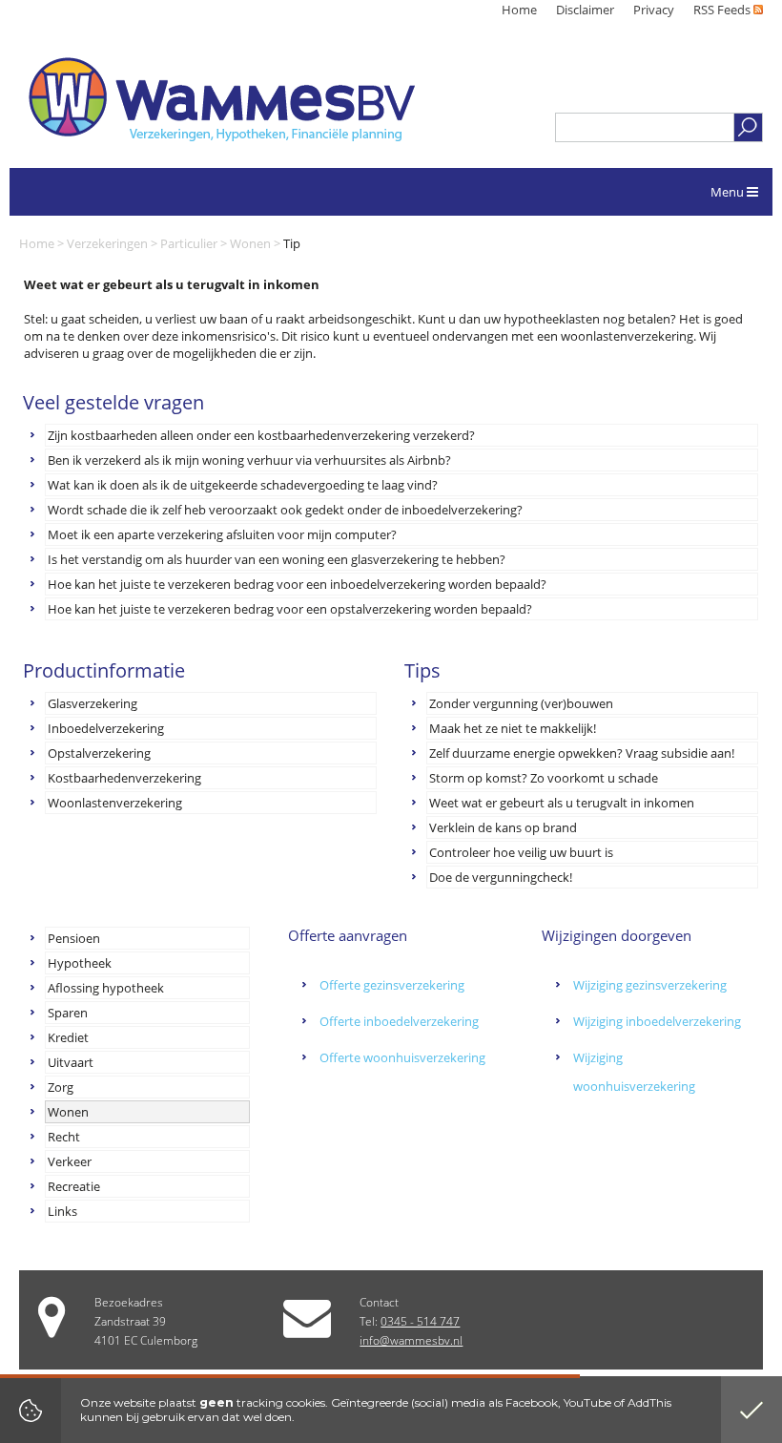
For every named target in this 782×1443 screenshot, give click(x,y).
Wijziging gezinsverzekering (650, 984)
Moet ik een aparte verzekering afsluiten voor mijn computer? (222, 534)
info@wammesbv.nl (411, 1340)
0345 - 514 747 (420, 1321)
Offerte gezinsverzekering (391, 984)
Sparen (68, 1012)
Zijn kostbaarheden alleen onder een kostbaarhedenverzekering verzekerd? (261, 435)
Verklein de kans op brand (503, 827)
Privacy (653, 9)
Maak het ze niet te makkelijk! (512, 728)
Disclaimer (585, 9)
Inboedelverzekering (106, 728)
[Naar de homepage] (222, 99)
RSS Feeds (723, 9)
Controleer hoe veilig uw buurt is (521, 852)
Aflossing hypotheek (106, 987)
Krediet (68, 1037)
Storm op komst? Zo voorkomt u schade (543, 777)
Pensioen (74, 938)
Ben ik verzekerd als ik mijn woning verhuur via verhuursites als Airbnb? (249, 460)
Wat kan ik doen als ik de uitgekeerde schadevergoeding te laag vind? (243, 484)
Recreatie (74, 1186)
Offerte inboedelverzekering (399, 1021)
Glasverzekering (92, 703)
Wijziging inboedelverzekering (657, 1021)
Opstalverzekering (99, 753)
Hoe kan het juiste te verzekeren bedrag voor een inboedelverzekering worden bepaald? (297, 584)
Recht (64, 1136)
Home (519, 9)
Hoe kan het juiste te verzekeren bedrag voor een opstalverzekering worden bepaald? (290, 608)
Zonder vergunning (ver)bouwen (521, 703)
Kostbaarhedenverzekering (124, 777)
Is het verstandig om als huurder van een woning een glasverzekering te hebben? (276, 559)
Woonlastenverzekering (115, 802)
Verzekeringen (107, 243)
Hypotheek (80, 963)
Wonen (250, 243)
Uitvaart (70, 1062)
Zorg (60, 1087)
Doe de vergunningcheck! (500, 877)
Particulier (188, 243)
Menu (728, 191)
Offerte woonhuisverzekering (402, 1057)
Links (62, 1211)
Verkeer (70, 1161)
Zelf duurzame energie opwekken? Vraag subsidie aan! (581, 753)
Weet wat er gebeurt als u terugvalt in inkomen (561, 802)
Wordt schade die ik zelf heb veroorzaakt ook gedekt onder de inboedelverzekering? (285, 509)
